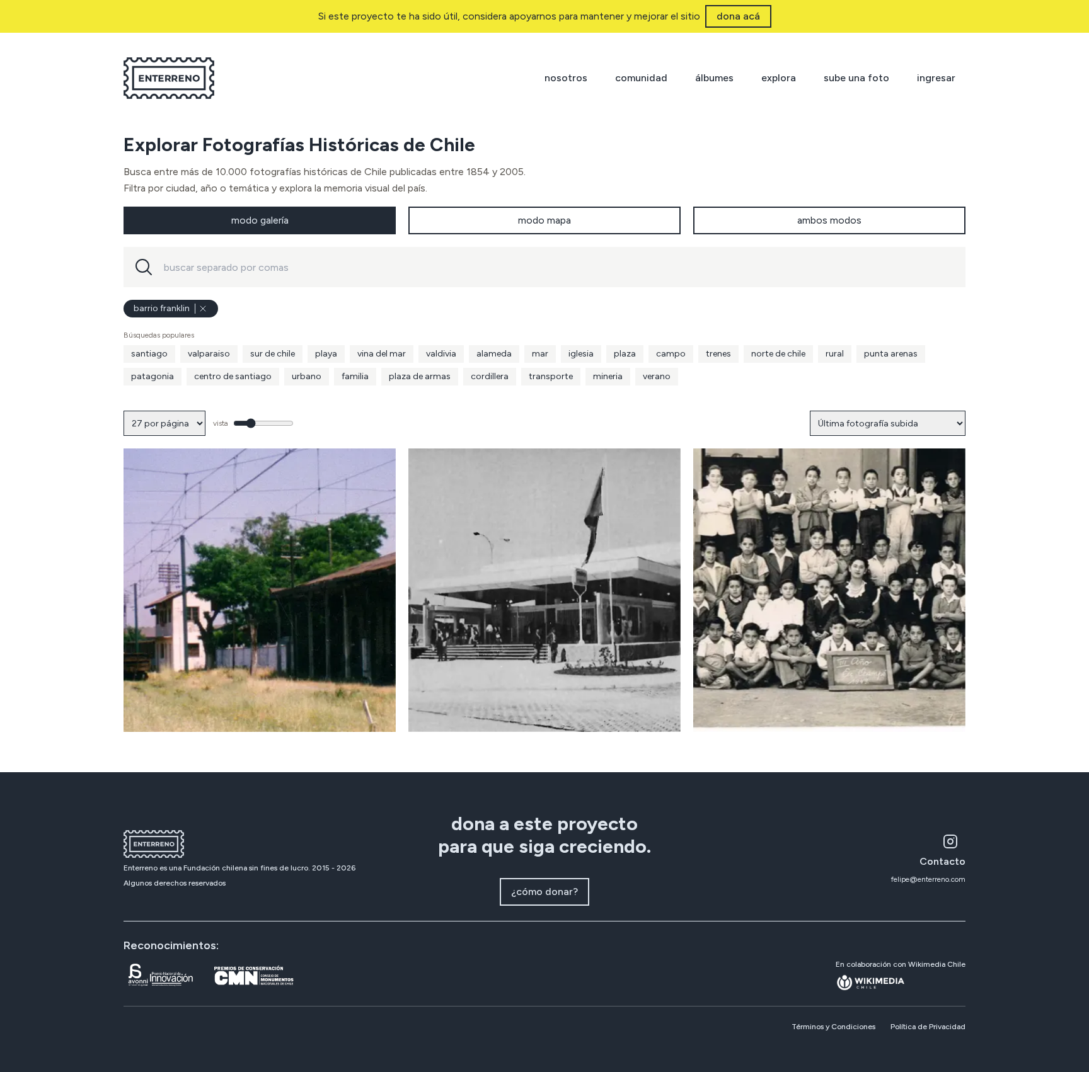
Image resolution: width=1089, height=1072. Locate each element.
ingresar (936, 78)
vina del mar (381, 353)
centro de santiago (233, 376)
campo (671, 353)
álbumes (714, 78)
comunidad (641, 78)
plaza (625, 353)
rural (835, 353)
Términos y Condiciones (833, 1026)
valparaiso (209, 353)
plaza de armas (420, 376)
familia (355, 376)
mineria (608, 376)
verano (657, 376)
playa (326, 353)
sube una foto (856, 78)
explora (778, 78)
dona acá (738, 16)
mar (540, 353)
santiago (149, 353)
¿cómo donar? (544, 892)
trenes (718, 353)
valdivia (441, 353)
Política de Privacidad (927, 1026)
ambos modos (829, 220)
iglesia (581, 353)
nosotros (565, 78)
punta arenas (891, 353)
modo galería (260, 220)
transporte (551, 376)
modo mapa (544, 220)
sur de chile (272, 353)
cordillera (490, 376)
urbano (306, 376)
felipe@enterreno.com (928, 879)
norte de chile (778, 353)
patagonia (152, 376)
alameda (494, 353)
